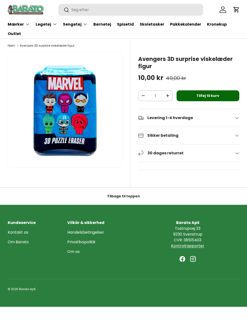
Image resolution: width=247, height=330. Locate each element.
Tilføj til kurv (207, 95)
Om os (73, 251)
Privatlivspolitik (81, 242)
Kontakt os (18, 232)
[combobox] (130, 10)
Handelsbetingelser (85, 232)
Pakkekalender (185, 24)
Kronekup (217, 24)
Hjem (11, 45)
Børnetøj (102, 24)
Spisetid (125, 24)
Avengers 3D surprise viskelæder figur (47, 45)
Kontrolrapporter (187, 246)
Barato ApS (27, 289)
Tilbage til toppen (123, 196)
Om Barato (18, 242)
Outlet (14, 33)
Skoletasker (152, 24)
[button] (236, 9)
